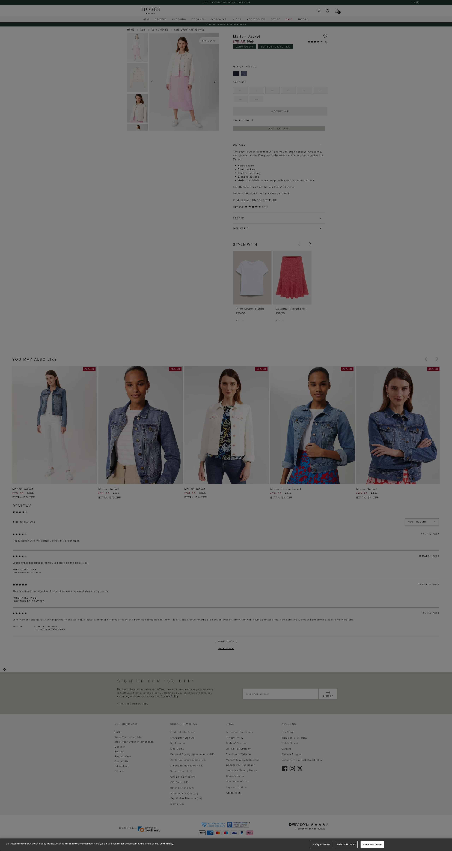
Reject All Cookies (346, 844)
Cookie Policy (166, 843)
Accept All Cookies (372, 844)
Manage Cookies (321, 844)
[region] (226, 844)
